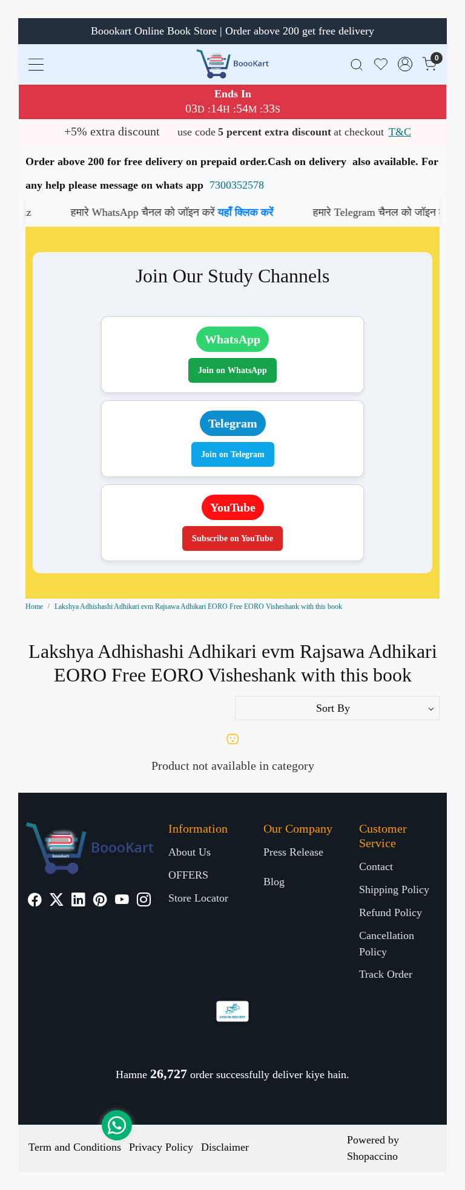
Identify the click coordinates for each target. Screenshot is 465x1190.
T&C (400, 132)
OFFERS (188, 875)
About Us (189, 852)
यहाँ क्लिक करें (216, 212)
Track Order (385, 974)
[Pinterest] (100, 900)
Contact (376, 866)
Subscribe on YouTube (232, 538)
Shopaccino (372, 1156)
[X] (56, 900)
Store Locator (198, 898)
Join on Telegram (233, 454)
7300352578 (236, 185)
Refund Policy (390, 912)
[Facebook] (34, 900)
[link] (357, 64)
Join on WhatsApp (232, 370)
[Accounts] (405, 64)
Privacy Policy (161, 1147)
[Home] (232, 64)
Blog (274, 882)
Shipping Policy (394, 889)
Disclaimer (225, 1147)
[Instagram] (143, 900)
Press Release (293, 852)
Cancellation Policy (386, 943)
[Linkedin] (78, 900)
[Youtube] (122, 900)
